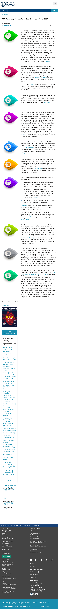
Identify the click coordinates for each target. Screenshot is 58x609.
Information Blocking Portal (29, 238)
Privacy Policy (34, 602)
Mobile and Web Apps (6, 573)
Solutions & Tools (6, 559)
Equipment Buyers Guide (7, 571)
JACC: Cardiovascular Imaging (8, 587)
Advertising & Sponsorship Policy (22, 601)
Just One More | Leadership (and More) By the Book (8, 472)
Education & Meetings (36, 537)
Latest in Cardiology (15, 525)
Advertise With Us (11, 601)
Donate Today (6, 556)
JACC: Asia (4, 583)
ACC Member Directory (6, 553)
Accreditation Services (37, 569)
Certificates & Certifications (35, 545)
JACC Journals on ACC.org (9, 578)
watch (32, 84)
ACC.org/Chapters (26, 153)
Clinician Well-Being (5, 561)
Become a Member (5, 545)
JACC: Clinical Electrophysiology (8, 591)
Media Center (4, 601)
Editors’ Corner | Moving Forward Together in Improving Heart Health (8, 351)
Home (8, 525)
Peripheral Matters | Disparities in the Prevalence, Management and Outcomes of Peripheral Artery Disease (9, 409)
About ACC (5, 528)
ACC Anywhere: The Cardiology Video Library (39, 541)
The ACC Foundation (6, 531)
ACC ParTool (38, 168)
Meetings (31, 550)
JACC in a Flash (7, 477)
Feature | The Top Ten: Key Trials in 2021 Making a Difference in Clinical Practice (9, 366)
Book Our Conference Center (7, 541)
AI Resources (4, 572)
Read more (24, 205)
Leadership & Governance (7, 530)
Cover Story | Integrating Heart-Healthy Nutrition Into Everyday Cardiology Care (8, 503)
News (31, 530)
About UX (44, 601)
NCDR (31, 566)
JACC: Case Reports (5, 590)
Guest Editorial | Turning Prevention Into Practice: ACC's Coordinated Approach (9, 497)
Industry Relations (5, 540)
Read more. (49, 61)
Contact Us (33, 577)
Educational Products (6, 569)
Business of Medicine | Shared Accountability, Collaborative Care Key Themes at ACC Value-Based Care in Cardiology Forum (9, 446)
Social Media (39, 601)
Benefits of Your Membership (7, 548)
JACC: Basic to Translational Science (9, 584)
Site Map (17, 603)
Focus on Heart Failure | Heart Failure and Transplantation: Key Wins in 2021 (9, 421)
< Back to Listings (4, 14)
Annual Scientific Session (35, 552)
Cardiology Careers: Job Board (8, 564)
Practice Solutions (5, 565)
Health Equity (4, 534)
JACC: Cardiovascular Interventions (9, 588)
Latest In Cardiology (35, 528)
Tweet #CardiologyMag (9, 332)
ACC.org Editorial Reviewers (18, 602)
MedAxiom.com (25, 219)
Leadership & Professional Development (38, 546)
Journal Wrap (7, 480)
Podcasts (32, 534)
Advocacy (4, 533)
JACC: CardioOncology (6, 585)
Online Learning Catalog (34, 538)
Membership (5, 543)
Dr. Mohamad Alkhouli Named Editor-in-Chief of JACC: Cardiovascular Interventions (10, 490)
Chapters (3, 550)
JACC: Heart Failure (5, 592)
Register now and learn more (38, 216)
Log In (53, 10)
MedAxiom (33, 574)
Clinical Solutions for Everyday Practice (9, 567)
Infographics (4, 568)
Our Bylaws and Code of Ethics (8, 538)
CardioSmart (33, 572)
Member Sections (5, 549)
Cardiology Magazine (34, 531)
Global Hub (4, 552)
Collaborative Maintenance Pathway (37, 548)
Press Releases (33, 601)
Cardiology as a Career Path (7, 562)
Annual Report (28, 602)
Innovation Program (6, 535)
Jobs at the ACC (5, 537)
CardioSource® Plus (34, 544)
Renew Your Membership (7, 546)
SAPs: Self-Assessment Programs (36, 542)
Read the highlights (41, 77)
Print (12, 25)
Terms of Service (5, 603)
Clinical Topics (6, 576)
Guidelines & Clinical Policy (35, 533)
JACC (3, 580)
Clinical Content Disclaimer (7, 602)
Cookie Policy (12, 603)
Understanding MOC (34, 549)
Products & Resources (34, 540)
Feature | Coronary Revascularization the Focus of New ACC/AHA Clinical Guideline (9, 385)
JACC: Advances (5, 581)
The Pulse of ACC (8, 454)
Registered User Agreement (43, 602)
